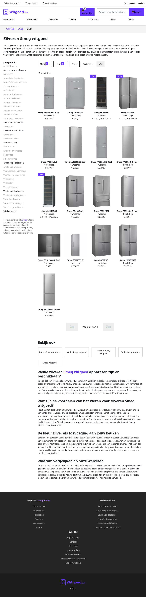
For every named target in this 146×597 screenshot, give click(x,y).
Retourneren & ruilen (107, 506)
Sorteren (87, 64)
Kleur (59, 64)
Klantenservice (129, 3)
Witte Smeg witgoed (76, 352)
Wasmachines (9, 19)
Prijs (74, 64)
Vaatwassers (93, 19)
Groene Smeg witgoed (103, 352)
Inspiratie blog (73, 537)
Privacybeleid (67, 558)
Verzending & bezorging (107, 510)
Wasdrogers (32, 19)
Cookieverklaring (73, 563)
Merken (131, 19)
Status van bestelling (107, 515)
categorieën (44, 500)
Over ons (73, 546)
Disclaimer (80, 558)
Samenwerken (73, 550)
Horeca (113, 19)
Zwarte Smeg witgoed (49, 352)
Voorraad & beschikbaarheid (107, 527)
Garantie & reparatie (107, 519)
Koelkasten (53, 19)
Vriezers (72, 19)
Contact (141, 3)
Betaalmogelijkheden (107, 523)
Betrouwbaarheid (73, 554)
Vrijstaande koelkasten (13, 191)
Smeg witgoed (50, 362)
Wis (100, 64)
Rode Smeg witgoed (130, 352)
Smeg (24, 220)
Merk (43, 64)
